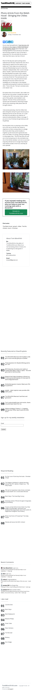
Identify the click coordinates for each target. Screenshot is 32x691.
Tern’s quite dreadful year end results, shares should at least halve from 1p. (17, 403)
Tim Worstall (8, 633)
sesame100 (6, 585)
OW (4, 574)
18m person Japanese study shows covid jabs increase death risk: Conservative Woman (17, 490)
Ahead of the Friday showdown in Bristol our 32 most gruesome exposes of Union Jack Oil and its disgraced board (17, 378)
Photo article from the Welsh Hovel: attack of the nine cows (14, 581)
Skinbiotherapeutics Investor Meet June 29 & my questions (17, 384)
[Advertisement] (16, 450)
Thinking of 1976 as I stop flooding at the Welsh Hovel (13, 587)
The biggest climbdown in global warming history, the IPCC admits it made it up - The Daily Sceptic (17, 484)
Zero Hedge (8, 642)
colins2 (5, 579)
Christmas (15, 228)
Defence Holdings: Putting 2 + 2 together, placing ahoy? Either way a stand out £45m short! (17, 410)
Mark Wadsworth (10, 614)
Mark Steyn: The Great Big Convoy (14, 496)
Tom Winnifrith (7, 568)
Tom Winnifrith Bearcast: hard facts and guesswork (16, 397)
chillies (19, 226)
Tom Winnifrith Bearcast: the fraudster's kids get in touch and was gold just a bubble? (17, 357)
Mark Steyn (8, 609)
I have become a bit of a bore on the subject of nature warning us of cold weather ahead (16, 47)
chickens (5, 228)
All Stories (4, 8)
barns (9, 228)
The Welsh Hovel (7, 226)
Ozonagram (10, 689)
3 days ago (9, 571)
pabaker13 (6, 590)
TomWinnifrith (5, 3)
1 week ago (27, 587)
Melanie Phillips (9, 619)
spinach (15, 226)
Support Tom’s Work (22, 3)
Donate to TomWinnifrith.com (16, 212)
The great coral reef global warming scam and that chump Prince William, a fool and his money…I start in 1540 (15, 592)
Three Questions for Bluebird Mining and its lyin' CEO (17, 363)
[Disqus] (16, 287)
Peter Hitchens (9, 628)
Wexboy (7, 637)
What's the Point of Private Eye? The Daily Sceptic (16, 516)
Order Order (8, 623)
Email (2, 423)
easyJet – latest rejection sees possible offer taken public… (17, 391)
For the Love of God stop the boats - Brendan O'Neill (17, 477)
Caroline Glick (9, 604)
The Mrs (24, 226)
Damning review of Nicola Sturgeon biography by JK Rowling (18, 501)
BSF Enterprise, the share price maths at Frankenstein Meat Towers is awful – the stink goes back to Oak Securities (18, 370)
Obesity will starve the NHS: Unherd (15, 522)
